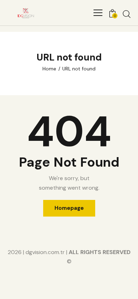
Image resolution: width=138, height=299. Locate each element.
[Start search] (126, 13)
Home (49, 68)
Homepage (69, 208)
